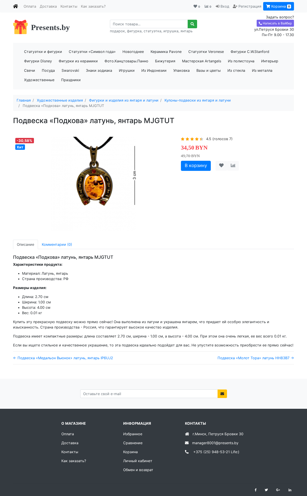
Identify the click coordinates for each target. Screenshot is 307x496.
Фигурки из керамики (78, 61)
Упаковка (181, 70)
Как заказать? (93, 6)
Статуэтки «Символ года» (92, 51)
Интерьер (269, 61)
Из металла (262, 70)
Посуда (48, 70)
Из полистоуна (241, 61)
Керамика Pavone (166, 51)
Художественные (39, 80)
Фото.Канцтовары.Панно (126, 61)
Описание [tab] (25, 244)
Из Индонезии (154, 70)
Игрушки (127, 70)
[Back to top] (297, 474)
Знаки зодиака (99, 70)
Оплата (30, 6)
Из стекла (236, 70)
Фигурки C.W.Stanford (250, 51)
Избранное (132, 434)
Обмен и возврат (138, 470)
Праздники (71, 80)
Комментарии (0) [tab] (57, 244)
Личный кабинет (137, 461)
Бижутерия (165, 61)
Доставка (48, 6)
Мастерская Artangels (201, 61)
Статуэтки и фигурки (43, 51)
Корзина (280, 6)
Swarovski (70, 70)
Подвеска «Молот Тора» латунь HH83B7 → (256, 358)
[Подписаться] (222, 393)
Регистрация (249, 6)
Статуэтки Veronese (206, 51)
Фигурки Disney (38, 61)
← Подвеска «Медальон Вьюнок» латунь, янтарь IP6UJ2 (63, 358)
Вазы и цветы (208, 70)
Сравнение (132, 443)
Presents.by (50, 27)
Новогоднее (133, 51)
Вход (224, 6)
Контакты (68, 6)
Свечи (29, 70)
